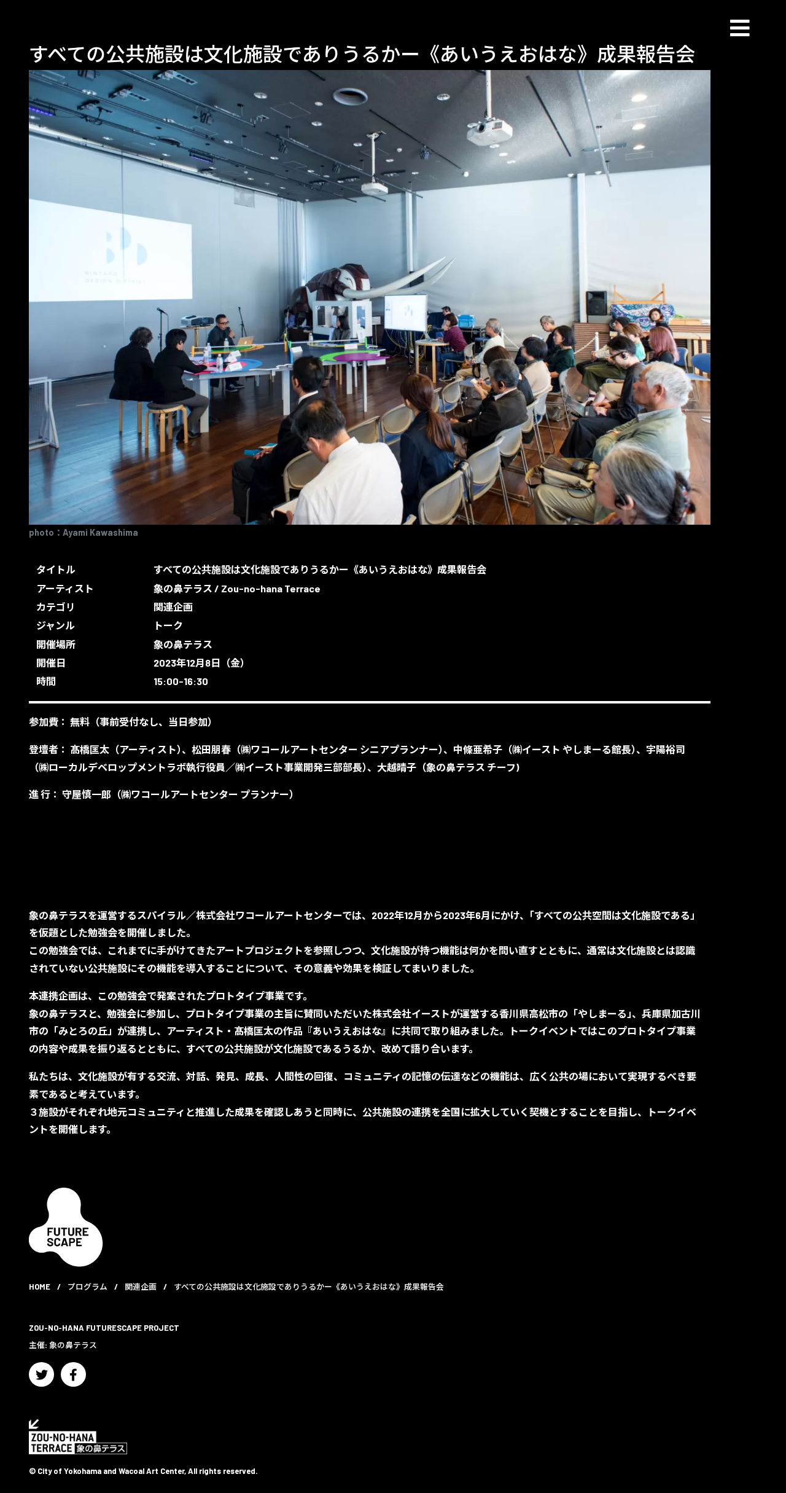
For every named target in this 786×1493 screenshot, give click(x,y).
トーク (168, 625)
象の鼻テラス (183, 588)
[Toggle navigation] (740, 28)
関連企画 (173, 607)
